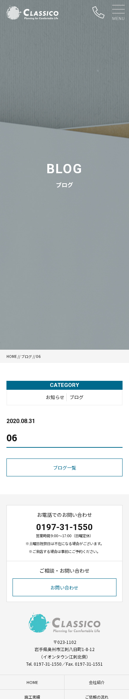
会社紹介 (97, 682)
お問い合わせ (64, 587)
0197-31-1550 (64, 527)
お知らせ (55, 397)
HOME (11, 356)
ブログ (26, 356)
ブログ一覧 (64, 467)
